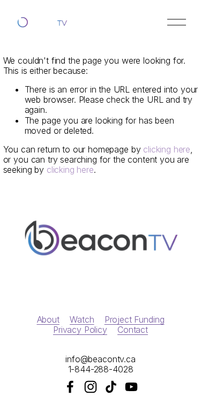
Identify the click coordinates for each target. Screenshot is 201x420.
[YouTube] (131, 386)
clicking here (166, 149)
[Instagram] (90, 386)
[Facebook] (70, 386)
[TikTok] (111, 386)
